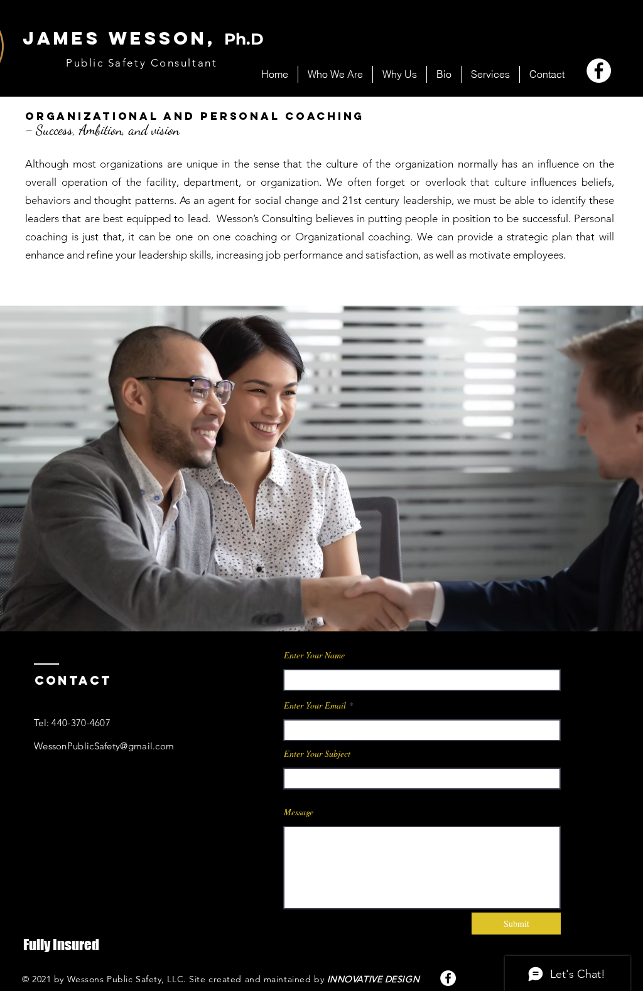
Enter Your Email (315, 705)
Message (298, 812)
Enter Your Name (314, 655)
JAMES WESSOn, (143, 38)
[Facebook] (598, 70)
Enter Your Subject (317, 753)
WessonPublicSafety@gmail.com (104, 746)
